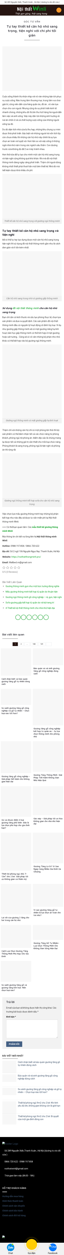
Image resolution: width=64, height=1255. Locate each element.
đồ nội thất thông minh (26, 308)
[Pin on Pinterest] (40, 617)
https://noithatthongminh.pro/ (26, 557)
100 (34, 644)
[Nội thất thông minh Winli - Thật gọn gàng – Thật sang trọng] (31, 10)
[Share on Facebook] (23, 617)
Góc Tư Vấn (32, 21)
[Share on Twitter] (29, 617)
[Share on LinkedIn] (46, 617)
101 (41, 644)
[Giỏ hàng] (58, 10)
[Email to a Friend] (34, 617)
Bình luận (11, 1016)
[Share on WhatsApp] (18, 617)
